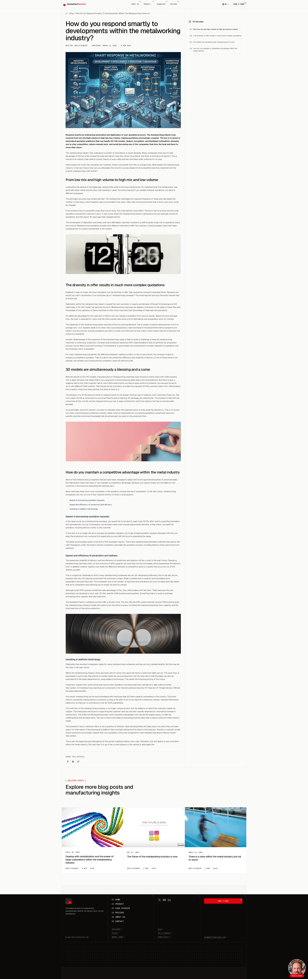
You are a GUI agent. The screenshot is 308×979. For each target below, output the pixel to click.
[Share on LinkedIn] (73, 761)
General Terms (117, 937)
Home (116, 899)
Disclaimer (116, 929)
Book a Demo (240, 3)
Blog (159, 929)
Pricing (174, 3)
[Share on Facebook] (68, 761)
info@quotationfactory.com (214, 937)
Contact (118, 921)
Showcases (162, 3)
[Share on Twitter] (78, 761)
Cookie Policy (163, 937)
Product (149, 2)
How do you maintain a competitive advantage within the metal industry (215, 49)
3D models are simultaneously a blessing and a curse (213, 42)
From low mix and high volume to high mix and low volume (215, 29)
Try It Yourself (164, 933)
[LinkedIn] (169, 900)
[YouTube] (164, 900)
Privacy (115, 933)
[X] (159, 900)
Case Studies (121, 908)
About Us (136, 3)
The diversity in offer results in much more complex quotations (217, 36)
